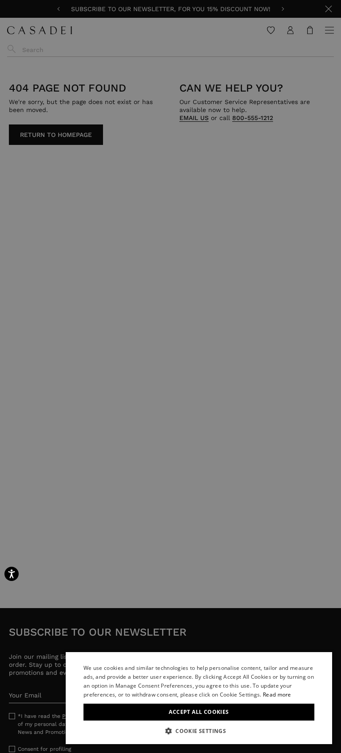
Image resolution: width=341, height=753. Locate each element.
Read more (277, 694)
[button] (198, 730)
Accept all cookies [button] (199, 712)
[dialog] (199, 698)
